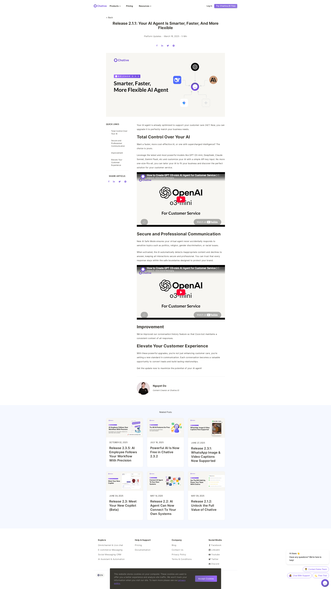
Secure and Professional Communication (118, 143)
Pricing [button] (129, 6)
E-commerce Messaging (110, 550)
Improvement (117, 153)
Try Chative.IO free (225, 6)
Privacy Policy (179, 554)
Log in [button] (209, 6)
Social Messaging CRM (109, 554)
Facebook (216, 545)
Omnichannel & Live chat (110, 545)
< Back (109, 17)
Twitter (215, 559)
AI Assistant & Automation (111, 559)
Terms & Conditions (182, 559)
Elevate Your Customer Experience (116, 162)
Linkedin (215, 550)
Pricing (138, 545)
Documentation (142, 550)
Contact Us (177, 550)
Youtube (215, 554)
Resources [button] (144, 6)
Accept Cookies (206, 578)
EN (101, 575)
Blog (174, 545)
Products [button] (114, 6)
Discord (215, 563)
